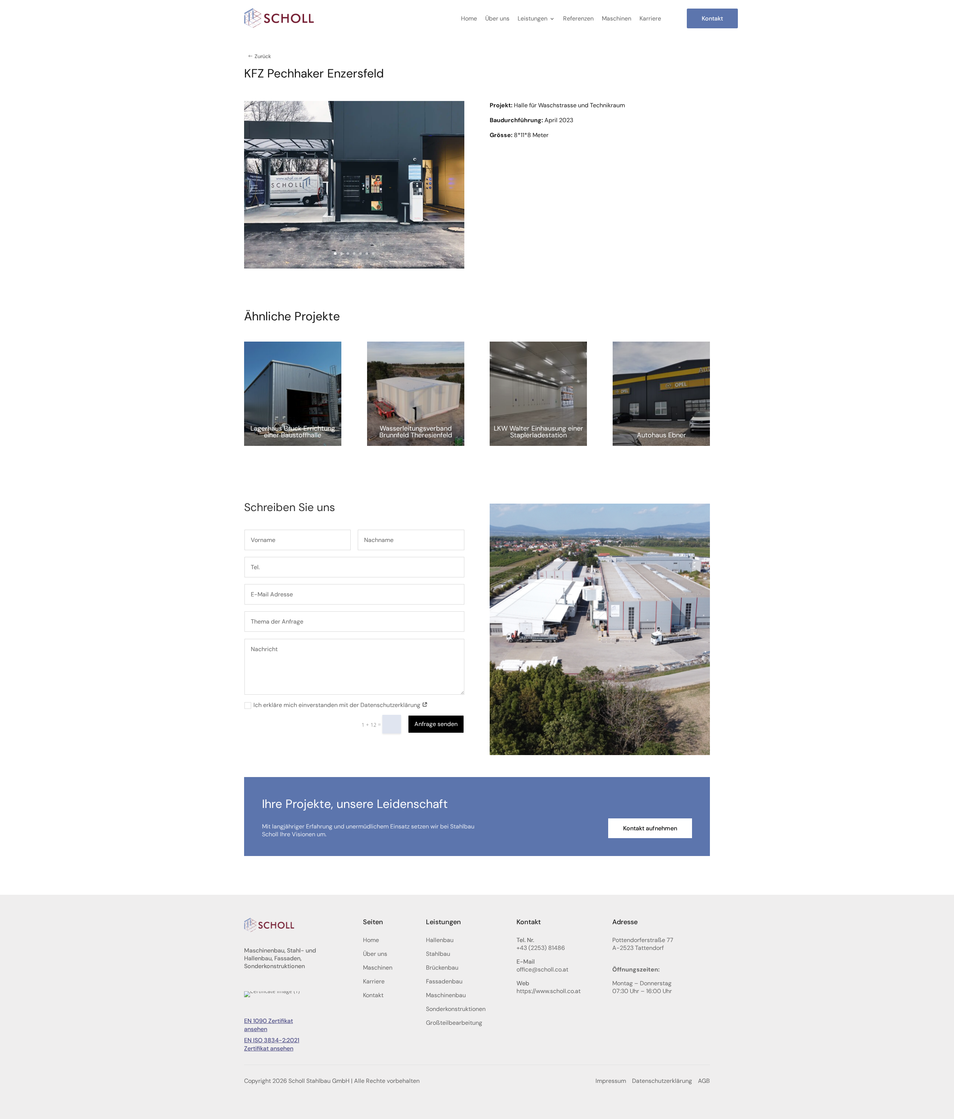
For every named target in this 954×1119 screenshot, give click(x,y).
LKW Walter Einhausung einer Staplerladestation (538, 432)
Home (469, 18)
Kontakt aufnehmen (650, 828)
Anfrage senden (436, 724)
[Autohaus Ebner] (661, 394)
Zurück (263, 56)
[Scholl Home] (279, 18)
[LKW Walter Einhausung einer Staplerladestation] (538, 394)
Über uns (497, 18)
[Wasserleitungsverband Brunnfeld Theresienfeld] (415, 394)
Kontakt (712, 18)
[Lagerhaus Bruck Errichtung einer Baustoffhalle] (292, 394)
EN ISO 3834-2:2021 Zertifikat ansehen (271, 1044)
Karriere (650, 18)
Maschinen (616, 18)
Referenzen (578, 18)
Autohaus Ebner (661, 435)
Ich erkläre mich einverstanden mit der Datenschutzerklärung (337, 705)
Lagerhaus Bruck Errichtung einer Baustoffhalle (292, 432)
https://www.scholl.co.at (549, 991)
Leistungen (532, 18)
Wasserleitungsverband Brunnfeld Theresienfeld (415, 432)
